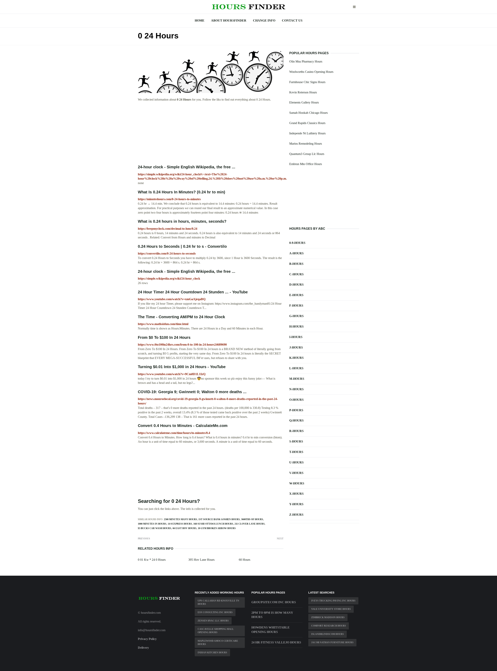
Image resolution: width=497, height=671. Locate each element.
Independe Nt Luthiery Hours (307, 133)
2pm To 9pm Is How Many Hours (272, 615)
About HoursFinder (228, 20)
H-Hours (296, 326)
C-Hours (296, 274)
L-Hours (296, 368)
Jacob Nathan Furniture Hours (332, 642)
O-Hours (296, 399)
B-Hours (296, 263)
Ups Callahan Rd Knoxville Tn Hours (218, 602)
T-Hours (296, 452)
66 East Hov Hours (184, 528)
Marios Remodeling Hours (305, 143)
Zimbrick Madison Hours (328, 617)
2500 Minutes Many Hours (180, 519)
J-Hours (296, 347)
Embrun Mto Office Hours (305, 164)
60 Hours (244, 559)
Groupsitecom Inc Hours (273, 602)
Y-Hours (296, 504)
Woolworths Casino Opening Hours (311, 71)
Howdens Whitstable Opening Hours (270, 630)
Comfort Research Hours (328, 625)
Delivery (143, 647)
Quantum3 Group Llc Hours (306, 154)
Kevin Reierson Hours (303, 92)
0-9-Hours (297, 242)
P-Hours (296, 410)
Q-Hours (296, 420)
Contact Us (292, 20)
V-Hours (296, 473)
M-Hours (296, 378)
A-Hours (296, 253)
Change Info (264, 20)
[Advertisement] (210, 133)
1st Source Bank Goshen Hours (219, 519)
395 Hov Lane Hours (201, 559)
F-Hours (296, 305)
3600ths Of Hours (252, 519)
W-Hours (296, 483)
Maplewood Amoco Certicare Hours (218, 643)
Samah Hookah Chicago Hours (308, 112)
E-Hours (296, 295)
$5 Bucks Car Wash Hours (154, 528)
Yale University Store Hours (331, 609)
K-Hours (296, 357)
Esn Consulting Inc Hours (215, 612)
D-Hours (296, 284)
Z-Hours (296, 514)
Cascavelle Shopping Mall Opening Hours (216, 631)
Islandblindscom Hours (327, 634)
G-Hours (296, 316)
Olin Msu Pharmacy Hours (305, 61)
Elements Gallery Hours (304, 102)
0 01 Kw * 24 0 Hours (152, 559)
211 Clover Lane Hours (250, 523)
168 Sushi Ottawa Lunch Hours (213, 523)
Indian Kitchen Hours (212, 652)
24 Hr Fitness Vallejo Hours (276, 642)
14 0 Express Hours (180, 523)
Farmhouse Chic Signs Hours (307, 82)
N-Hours (296, 389)
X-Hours (296, 493)
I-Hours (295, 337)
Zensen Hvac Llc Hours (213, 620)
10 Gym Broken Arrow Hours (217, 528)
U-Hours (296, 462)
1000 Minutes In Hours (152, 523)
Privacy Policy (147, 639)
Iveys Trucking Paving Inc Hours (333, 600)
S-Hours (296, 441)
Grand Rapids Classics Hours (307, 123)
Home (199, 20)
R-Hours (296, 431)
